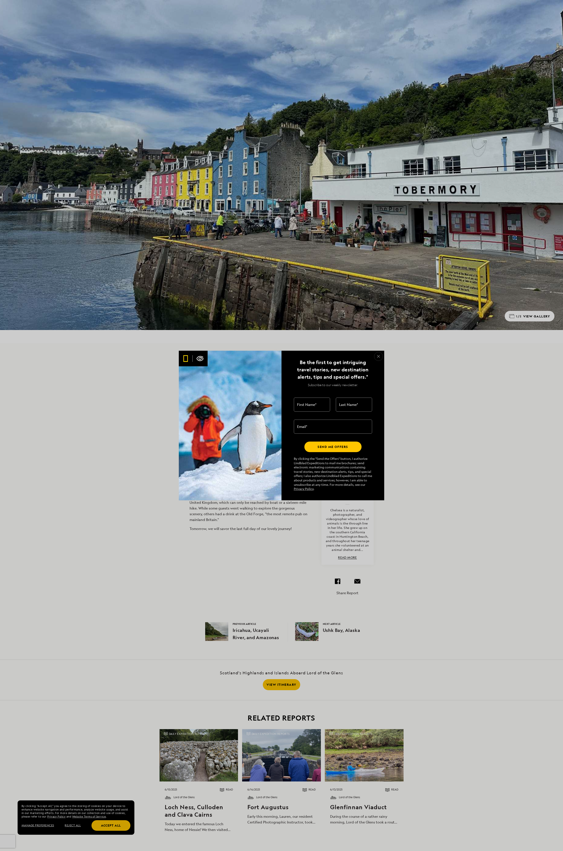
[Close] (378, 356)
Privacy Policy (304, 489)
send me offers (333, 447)
